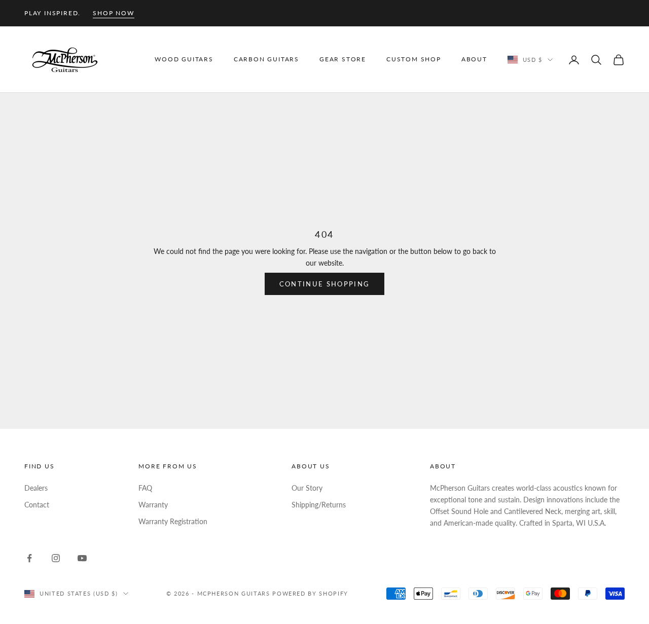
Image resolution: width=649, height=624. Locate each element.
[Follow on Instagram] (56, 558)
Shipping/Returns (319, 504)
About (474, 59)
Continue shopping (324, 284)
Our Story (307, 488)
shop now (113, 13)
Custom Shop (413, 59)
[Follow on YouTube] (82, 558)
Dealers (36, 488)
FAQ (145, 488)
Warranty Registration (172, 521)
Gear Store (342, 59)
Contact (36, 504)
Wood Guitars (184, 59)
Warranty (153, 504)
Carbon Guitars (266, 59)
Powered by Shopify (310, 593)
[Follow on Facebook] (29, 558)
